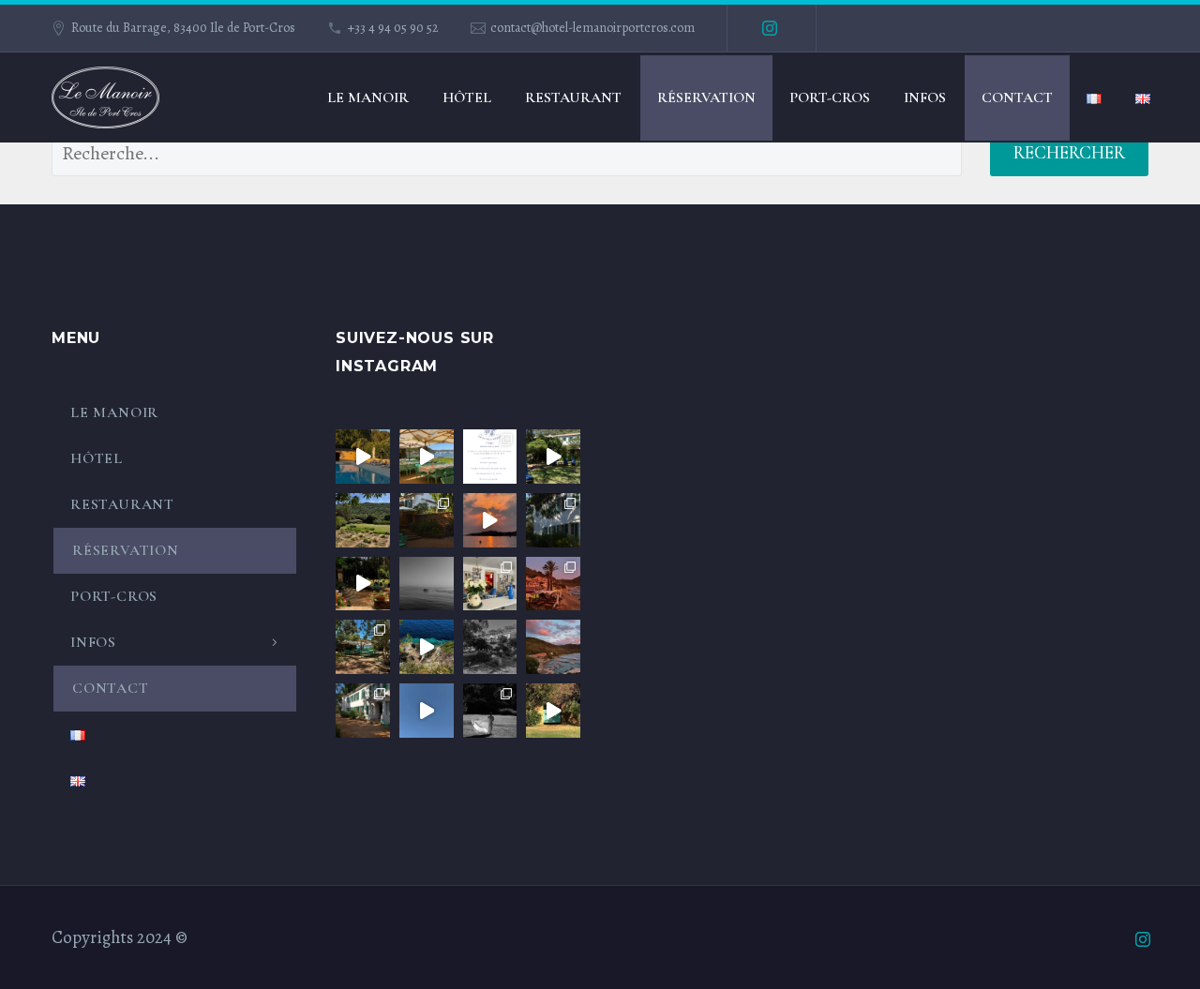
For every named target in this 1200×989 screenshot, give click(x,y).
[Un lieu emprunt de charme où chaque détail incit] (490, 584)
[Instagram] (770, 28)
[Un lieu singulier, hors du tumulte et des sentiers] (363, 584)
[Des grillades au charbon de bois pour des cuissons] (363, 647)
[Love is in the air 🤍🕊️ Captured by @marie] (490, 710)
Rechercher (1069, 152)
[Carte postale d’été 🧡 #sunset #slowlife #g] (490, 520)
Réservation (706, 97)
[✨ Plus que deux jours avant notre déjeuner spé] (426, 456)
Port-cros (829, 97)
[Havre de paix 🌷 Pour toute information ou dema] (553, 456)
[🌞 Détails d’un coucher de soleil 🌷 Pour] (553, 647)
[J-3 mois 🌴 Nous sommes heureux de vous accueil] (553, 520)
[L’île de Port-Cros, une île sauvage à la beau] (426, 710)
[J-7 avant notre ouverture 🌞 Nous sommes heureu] (363, 520)
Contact (1017, 97)
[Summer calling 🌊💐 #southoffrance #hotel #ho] (426, 647)
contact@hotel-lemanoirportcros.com (592, 28)
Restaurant (573, 97)
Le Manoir (368, 97)
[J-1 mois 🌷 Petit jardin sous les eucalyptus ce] (426, 520)
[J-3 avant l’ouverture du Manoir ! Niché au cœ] (363, 710)
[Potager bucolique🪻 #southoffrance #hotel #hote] (490, 647)
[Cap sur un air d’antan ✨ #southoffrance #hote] (426, 584)
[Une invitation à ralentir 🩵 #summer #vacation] (363, 456)
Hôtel (466, 97)
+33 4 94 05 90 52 (393, 28)
